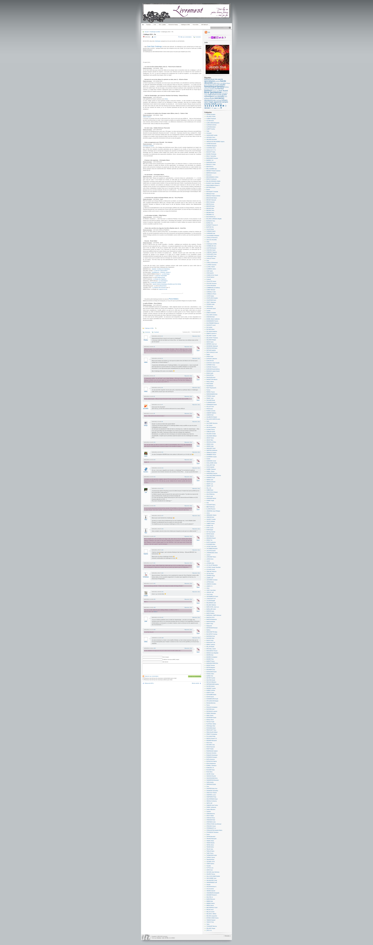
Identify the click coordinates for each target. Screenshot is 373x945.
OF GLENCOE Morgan (212, 701)
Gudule (208, 458)
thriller (214, 100)
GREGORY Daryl (210, 448)
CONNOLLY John (211, 292)
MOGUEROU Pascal (211, 650)
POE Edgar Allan (210, 726)
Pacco (208, 705)
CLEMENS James (211, 269)
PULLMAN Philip (210, 736)
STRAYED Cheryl (211, 826)
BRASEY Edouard (211, 200)
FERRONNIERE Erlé (211, 394)
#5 (162, 387)
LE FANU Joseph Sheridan (213, 567)
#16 (154, 505)
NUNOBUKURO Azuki (212, 698)
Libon (207, 588)
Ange (207, 131)
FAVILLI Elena (210, 381)
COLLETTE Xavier (211, 281)
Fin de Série (195, 24)
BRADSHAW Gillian (211, 198)
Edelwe (155, 611)
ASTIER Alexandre (211, 143)
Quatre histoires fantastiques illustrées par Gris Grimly (167, 284)
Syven (208, 834)
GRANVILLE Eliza (211, 442)
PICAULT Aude (210, 721)
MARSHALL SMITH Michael (213, 615)
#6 (154, 396)
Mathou (208, 630)
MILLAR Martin (210, 646)
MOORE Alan (209, 655)
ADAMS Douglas (210, 114)
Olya (146, 519)
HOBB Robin (209, 490)
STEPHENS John (211, 822)
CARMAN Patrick (210, 231)
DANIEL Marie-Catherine (213, 319)
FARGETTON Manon (211, 379)
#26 (155, 607)
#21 (154, 563)
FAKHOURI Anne (210, 377)
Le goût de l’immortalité (160, 275)
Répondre (194, 336)
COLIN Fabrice (210, 277)
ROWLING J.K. (210, 767)
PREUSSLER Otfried (211, 732)
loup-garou (225, 93)
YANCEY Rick (210, 922)
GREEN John (210, 444)
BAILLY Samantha (211, 156)
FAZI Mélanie (209, 385)
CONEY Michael (210, 289)
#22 (162, 573)
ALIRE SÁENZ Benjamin (212, 122)
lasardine (145, 408)
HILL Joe (208, 488)
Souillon (208, 811)
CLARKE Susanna (211, 264)
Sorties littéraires (210, 809)
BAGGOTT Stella (210, 152)
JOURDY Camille (211, 519)
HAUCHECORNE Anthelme (213, 475)
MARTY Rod (209, 623)
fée (216, 89)
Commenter (198, 37)
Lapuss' (208, 555)
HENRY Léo (209, 484)
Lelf (146, 492)
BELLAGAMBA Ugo (211, 168)
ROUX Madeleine (211, 763)
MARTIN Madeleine (211, 619)
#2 (154, 346)
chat (214, 83)
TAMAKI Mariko (210, 843)
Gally (207, 421)
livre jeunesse (212, 92)
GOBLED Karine (210, 431)
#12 (154, 459)
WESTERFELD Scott (211, 907)
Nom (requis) (166, 657)
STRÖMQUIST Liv (211, 828)
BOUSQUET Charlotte (212, 191)
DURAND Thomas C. (212, 367)
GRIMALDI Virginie (211, 452)
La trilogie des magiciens (159, 279)
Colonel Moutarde (211, 285)
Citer (199, 336)
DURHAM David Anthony (213, 369)
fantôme (212, 89)
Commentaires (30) (196, 332)
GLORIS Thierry (210, 429)
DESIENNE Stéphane (212, 346)
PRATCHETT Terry (211, 730)
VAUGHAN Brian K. (211, 886)
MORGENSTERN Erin (212, 663)
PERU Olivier (209, 715)
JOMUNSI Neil (210, 517)
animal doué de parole (213, 79)
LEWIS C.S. (209, 586)
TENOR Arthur (210, 847)
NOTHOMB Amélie (211, 694)
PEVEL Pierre (210, 719)
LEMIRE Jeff (209, 577)
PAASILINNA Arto (210, 703)
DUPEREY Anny (210, 365)
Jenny (208, 513)
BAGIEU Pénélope (211, 154)
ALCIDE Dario (210, 120)
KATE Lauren (209, 527)
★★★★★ (209, 106)
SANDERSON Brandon (212, 780)
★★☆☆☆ (217, 108)
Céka (207, 241)
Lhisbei (146, 595)
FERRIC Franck (210, 392)
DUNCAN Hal (210, 360)
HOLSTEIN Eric (210, 494)
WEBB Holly (209, 901)
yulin (145, 621)
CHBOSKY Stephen (211, 252)
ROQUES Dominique (212, 755)
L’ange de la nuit (162, 289)
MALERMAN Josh (211, 603)
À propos (148, 24)
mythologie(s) (209, 96)
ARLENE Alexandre (211, 139)
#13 (162, 467)
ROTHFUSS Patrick (211, 761)
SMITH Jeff (209, 803)
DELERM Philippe (211, 340)
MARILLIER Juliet (211, 609)
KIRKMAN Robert (211, 538)
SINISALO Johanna (211, 801)
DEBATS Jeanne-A (211, 333)
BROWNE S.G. (210, 214)
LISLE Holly (209, 594)
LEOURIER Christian (211, 580)
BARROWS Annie (211, 162)
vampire (225, 102)
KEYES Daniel (210, 534)
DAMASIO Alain (210, 317)
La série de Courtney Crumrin (158, 282)
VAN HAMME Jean (211, 878)
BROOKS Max (210, 208)
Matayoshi (209, 625)
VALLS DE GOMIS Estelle (213, 876)
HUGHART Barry (210, 504)
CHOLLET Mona (210, 258)
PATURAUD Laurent (211, 711)
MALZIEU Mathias (211, 605)
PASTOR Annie (210, 709)
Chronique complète (148, 145)
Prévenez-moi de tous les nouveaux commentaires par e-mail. (160, 678)
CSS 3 (173, 938)
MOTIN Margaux (210, 667)
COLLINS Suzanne (211, 283)
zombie (219, 104)
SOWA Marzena (210, 813)
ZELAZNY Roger (210, 928)
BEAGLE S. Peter (211, 164)
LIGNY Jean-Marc (211, 590)
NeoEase (159, 938)
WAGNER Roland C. (211, 895)
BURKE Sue (209, 223)
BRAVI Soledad (210, 202)
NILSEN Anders (210, 686)
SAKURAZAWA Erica (211, 778)
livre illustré (223, 91)
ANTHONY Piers (210, 137)
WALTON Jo (209, 897)
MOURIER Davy (210, 669)
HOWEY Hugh (210, 500)
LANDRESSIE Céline (212, 552)
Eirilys (166, 99)
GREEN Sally (210, 446)
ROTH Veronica (210, 759)
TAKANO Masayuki (211, 838)
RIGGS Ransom (210, 747)
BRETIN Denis (210, 204)
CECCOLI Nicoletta (211, 239)
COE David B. (210, 273)
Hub (207, 502)
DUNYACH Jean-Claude (212, 362)
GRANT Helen (210, 438)
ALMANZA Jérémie (211, 125)
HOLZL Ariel (209, 496)
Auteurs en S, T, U (211, 150)
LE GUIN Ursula (210, 569)
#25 (154, 599)
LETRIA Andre (210, 582)
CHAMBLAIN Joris (211, 246)
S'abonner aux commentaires (151, 676)
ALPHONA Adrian (211, 127)
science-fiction (209, 98)
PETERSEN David (211, 717)
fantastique (210, 86)
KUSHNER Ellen (210, 544)
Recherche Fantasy (173, 24)
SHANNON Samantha (212, 790)
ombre (225, 96)
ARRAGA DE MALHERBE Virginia (215, 141)
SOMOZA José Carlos (212, 805)
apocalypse (209, 81)
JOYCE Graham (210, 521)
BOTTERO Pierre (210, 187)
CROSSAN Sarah (211, 308)
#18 (162, 528)
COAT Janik (209, 271)
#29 (162, 637)
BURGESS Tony (210, 221)
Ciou (207, 260)
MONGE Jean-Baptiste (212, 653)
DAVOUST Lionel (211, 325)
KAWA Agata (209, 529)
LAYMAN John (210, 563)
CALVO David (210, 229)
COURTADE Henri (211, 300)
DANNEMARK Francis (212, 321)
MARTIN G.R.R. (210, 617)
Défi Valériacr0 (204, 24)
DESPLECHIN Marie (211, 348)
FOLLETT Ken (210, 406)
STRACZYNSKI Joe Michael (213, 824)
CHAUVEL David (210, 250)
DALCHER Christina (211, 315)
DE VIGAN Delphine (211, 331)
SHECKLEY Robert (211, 792)
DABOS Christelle (211, 312)
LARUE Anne (209, 559)
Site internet (165, 661)
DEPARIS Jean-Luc (211, 344)
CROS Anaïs (209, 306)
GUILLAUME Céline (211, 463)
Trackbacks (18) (186, 332)
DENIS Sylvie (210, 342)
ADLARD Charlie (210, 116)
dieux (224, 83)
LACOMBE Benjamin (211, 548)
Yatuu (207, 924)
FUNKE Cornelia (210, 410)
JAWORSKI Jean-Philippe (213, 511)
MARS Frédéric (210, 613)
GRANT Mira (209, 440)
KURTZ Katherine (211, 542)
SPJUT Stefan (210, 815)
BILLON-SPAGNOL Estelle (213, 181)
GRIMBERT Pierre (211, 454)
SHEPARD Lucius (211, 795)
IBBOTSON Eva (210, 507)
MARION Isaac (210, 611)
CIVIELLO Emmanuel (212, 262)
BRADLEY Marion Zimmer (213, 195)
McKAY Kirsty (209, 640)
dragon (210, 85)
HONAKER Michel (211, 498)
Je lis (155, 24)
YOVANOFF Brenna (211, 926)
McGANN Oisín (210, 638)
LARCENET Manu (211, 557)
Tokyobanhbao (210, 859)
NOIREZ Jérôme (210, 690)
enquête (222, 85)
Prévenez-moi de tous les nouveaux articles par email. (158, 679)
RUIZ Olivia (209, 772)
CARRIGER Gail (210, 233)
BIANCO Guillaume (211, 179)
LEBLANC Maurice (211, 571)
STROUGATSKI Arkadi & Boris (214, 830)
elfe (218, 85)
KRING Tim (209, 540)
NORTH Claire (210, 692)
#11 (162, 452)
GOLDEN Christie (211, 433)
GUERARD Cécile (211, 461)
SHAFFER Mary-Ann (211, 788)
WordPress (146, 937)
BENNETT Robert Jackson (213, 170)
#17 (162, 515)
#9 (162, 421)
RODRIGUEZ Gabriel (212, 751)
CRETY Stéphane (211, 302)
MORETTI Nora (210, 661)
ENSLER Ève (210, 375)
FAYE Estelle (209, 383)
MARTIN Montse (210, 621)
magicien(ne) (212, 94)
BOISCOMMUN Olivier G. (213, 185)
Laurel (208, 561)
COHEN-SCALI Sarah (212, 275)
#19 (154, 536)
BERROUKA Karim (211, 173)
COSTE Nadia (210, 296)
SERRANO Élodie (211, 784)
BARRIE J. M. (210, 160)
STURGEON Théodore (212, 832)
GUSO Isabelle (210, 467)
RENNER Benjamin (211, 740)
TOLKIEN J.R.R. (210, 861)
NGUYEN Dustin (210, 680)
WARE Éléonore (210, 899)
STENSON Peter (210, 820)
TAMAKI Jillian (210, 840)
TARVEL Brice (210, 845)
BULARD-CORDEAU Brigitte (214, 218)
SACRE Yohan (210, 774)
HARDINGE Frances (211, 473)
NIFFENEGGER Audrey (212, 684)
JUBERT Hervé (210, 523)
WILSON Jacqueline (211, 916)
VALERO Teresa (210, 874)
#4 (154, 375)
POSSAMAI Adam (211, 728)
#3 (162, 358)
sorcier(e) (219, 98)
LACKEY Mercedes (211, 546)
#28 (154, 629)
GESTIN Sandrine (211, 427)
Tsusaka (208, 865)
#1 (162, 336)
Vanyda (208, 884)
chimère (218, 83)
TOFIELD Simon (210, 857)
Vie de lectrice (210, 888)
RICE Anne (209, 742)
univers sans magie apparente (215, 101)
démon (214, 85)
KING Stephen (210, 536)
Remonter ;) (228, 935)
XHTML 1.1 (167, 938)
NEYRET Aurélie (210, 678)
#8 (154, 413)
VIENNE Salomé (210, 890)
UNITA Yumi (209, 870)
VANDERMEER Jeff (211, 882)
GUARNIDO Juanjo (211, 456)
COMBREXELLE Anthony (213, 287)
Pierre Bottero (173, 299)
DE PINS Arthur (210, 329)
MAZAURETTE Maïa (211, 632)
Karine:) (146, 472)
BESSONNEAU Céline (212, 177)
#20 (162, 549)
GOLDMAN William (211, 436)
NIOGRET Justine (211, 688)
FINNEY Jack (209, 398)
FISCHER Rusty (210, 400)
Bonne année (195, 683)
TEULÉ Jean (209, 849)
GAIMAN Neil (209, 415)
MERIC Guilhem (210, 644)
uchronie (219, 100)
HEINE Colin (209, 479)
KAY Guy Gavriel (210, 532)
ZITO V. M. (209, 930)
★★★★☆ (221, 105)
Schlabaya (146, 577)
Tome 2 (145, 116)
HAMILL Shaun (210, 471)
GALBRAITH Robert (211, 417)
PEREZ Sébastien (211, 713)
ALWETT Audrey (210, 129)
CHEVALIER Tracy (211, 256)
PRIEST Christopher (211, 734)
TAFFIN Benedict (210, 836)
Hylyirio (146, 554)
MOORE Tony (210, 659)
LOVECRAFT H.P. (211, 598)
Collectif (208, 279)
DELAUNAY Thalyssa (212, 337)
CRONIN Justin (210, 304)
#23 (154, 583)
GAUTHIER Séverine (211, 423)
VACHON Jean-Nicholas (212, 872)
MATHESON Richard (211, 628)
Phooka (146, 340)
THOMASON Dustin (211, 855)
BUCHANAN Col (210, 216)
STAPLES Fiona (210, 818)
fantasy (221, 86)
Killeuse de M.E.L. (149, 683)
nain (215, 96)
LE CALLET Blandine (212, 565)
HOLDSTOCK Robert (212, 492)
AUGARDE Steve (211, 148)
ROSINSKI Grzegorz (211, 757)
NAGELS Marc (210, 673)
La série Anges (166, 274)
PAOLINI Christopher (211, 707)
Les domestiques (163, 280)
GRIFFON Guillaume (211, 450)
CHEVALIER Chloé (211, 254)
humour (208, 90)
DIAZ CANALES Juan (212, 352)
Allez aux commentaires (186, 37)
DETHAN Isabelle (211, 350)
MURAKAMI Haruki (211, 671)
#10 (154, 442)
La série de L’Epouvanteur (160, 270)
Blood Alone (163, 286)
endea (145, 362)
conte (221, 83)
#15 (162, 488)
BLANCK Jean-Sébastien (213, 183)
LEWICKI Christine (211, 584)
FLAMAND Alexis (210, 402)
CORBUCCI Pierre (211, 294)
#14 (154, 476)
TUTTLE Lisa (209, 868)
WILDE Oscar (210, 909)
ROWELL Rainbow (211, 765)
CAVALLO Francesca (211, 237)
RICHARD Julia (210, 744)
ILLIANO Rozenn (210, 509)
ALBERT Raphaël (211, 118)
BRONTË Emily (210, 206)
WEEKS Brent (210, 905)
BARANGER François (212, 158)
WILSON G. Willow (211, 913)
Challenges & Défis (185, 24)
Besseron (208, 175)
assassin (217, 81)
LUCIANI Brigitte (210, 600)
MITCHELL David (211, 648)
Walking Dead (161, 277)
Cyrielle (208, 310)
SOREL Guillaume (211, 807)
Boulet (208, 189)
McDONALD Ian (210, 636)
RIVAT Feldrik (210, 749)
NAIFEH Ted (209, 676)
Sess (207, 786)
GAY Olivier (209, 425)
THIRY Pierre (209, 853)
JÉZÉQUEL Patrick (211, 515)
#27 (162, 617)
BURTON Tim (210, 227)
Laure (145, 456)
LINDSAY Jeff (210, 592)
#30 (155, 648)
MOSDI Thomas (210, 665)
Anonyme (208, 133)
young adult (210, 104)
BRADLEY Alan (210, 193)
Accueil (143, 24)
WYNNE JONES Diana (212, 918)
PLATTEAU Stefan (211, 724)
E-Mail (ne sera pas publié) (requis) (171, 659)
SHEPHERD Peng (211, 797)
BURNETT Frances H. (212, 225)
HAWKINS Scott (210, 477)
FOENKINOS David (211, 404)
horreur (220, 89)
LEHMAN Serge (210, 575)
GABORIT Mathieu (211, 413)
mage (205, 94)
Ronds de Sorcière (211, 753)
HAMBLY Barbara (211, 469)
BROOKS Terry (210, 210)
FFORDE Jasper (210, 396)
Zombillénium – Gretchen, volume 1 (161, 272)
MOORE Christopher (211, 657)
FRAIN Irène (209, 408)
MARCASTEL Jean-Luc (212, 607)
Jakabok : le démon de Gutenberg (161, 269)
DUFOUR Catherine (211, 358)
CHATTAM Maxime (211, 248)
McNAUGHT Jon (210, 642)
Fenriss (208, 390)
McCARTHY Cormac (211, 634)
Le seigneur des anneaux (159, 287)
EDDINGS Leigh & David (213, 371)
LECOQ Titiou (210, 573)
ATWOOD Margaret (211, 145)
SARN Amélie (210, 782)
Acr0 (155, 37)
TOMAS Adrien (210, 863)
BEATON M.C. (210, 166)
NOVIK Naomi (210, 696)
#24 (162, 591)
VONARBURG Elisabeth (212, 893)
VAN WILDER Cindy (211, 880)
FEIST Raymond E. (211, 388)
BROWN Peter (210, 212)
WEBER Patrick (210, 903)
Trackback (156, 332)
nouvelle (220, 96)
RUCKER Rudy (210, 770)
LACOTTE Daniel (211, 550)
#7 (162, 404)
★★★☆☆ (209, 108)
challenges (158, 41)
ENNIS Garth (209, 373)
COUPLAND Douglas (212, 298)
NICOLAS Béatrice (211, 682)
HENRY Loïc (209, 486)
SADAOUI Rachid (211, 776)
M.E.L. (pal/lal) (162, 24)
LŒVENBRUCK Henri (212, 596)
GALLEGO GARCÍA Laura (213, 419)
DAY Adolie (209, 327)
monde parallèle (222, 94)
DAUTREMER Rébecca (212, 323)
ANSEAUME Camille (211, 135)
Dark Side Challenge (154, 46)
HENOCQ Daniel (210, 481)
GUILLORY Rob (210, 465)
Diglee (208, 354)
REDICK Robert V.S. (211, 738)
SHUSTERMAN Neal (211, 799)
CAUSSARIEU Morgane (212, 235)
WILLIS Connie (210, 911)
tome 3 (149, 116)
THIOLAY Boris (210, 851)
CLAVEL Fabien (210, 266)
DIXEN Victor (209, 356)
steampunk (208, 100)
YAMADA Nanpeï (210, 920)
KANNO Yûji (209, 525)
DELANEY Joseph (211, 335)
